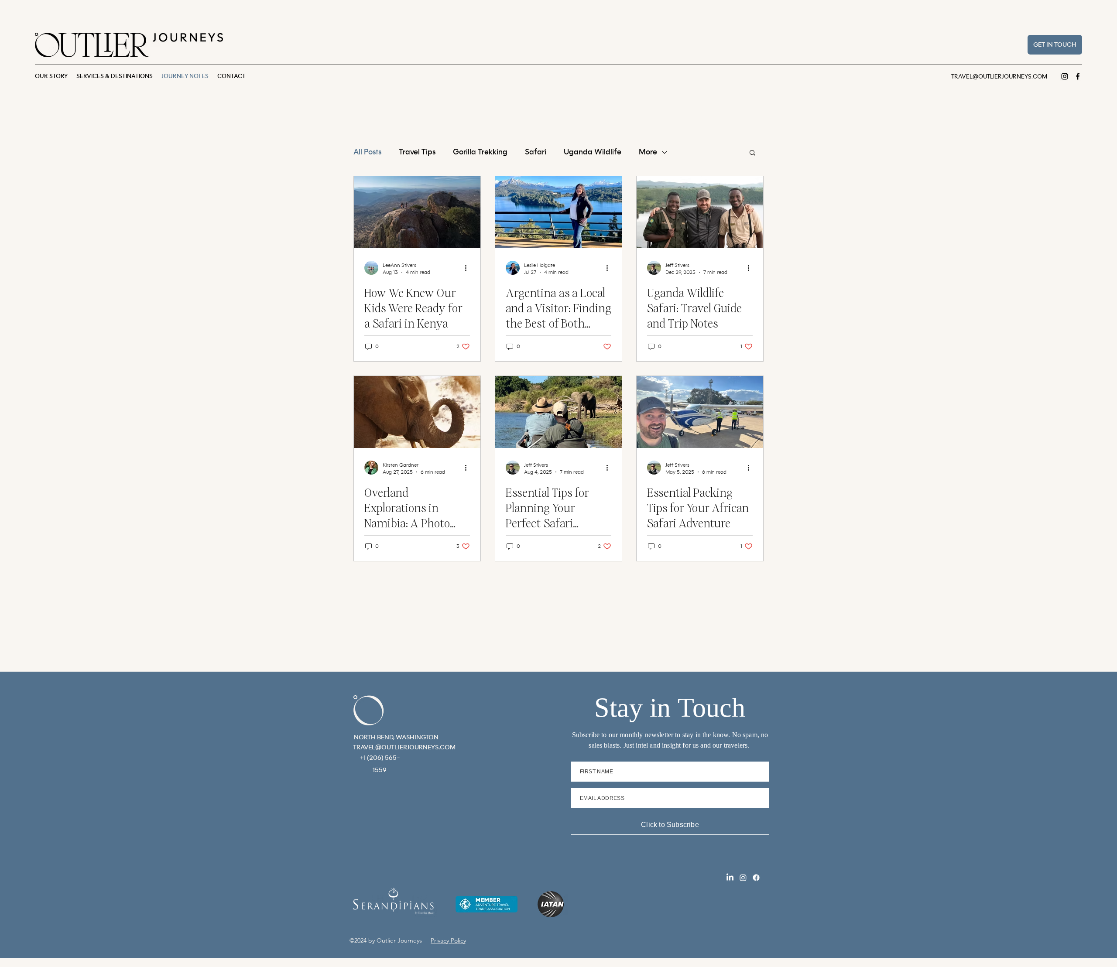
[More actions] (468, 268)
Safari (535, 152)
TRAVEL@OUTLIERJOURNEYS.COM (999, 77)
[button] (752, 153)
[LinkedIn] (730, 877)
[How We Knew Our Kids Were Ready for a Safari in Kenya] (417, 212)
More (648, 152)
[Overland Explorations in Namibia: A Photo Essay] (417, 412)
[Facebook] (1077, 76)
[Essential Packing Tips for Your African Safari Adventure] (700, 412)
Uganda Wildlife (592, 152)
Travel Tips (417, 152)
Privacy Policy (448, 940)
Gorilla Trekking (480, 152)
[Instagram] (1064, 76)
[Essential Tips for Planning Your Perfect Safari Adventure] (558, 412)
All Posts (367, 152)
